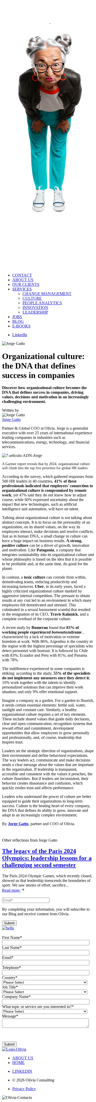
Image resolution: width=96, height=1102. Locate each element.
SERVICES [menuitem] (22, 289)
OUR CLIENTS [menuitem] (25, 284)
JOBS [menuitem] (17, 317)
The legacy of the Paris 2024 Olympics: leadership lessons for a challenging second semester (47, 858)
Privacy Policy (24, 1089)
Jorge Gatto (11, 419)
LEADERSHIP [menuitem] (35, 312)
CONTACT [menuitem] (22, 275)
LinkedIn (19, 335)
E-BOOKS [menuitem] (21, 326)
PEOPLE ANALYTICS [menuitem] (42, 303)
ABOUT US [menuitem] (22, 280)
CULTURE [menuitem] (32, 298)
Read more (11, 890)
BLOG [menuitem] (18, 321)
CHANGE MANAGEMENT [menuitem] (47, 293)
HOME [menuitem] (18, 1062)
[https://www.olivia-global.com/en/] (26, 22)
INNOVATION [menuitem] (35, 307)
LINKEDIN (22, 1071)
